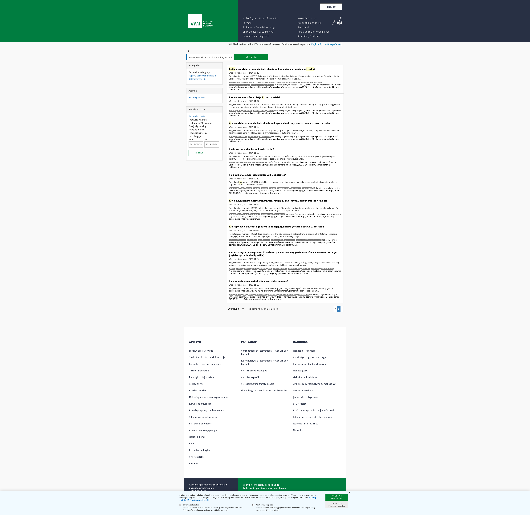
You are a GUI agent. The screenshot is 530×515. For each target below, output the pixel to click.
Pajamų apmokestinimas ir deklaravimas (202, 77)
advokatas (233, 240)
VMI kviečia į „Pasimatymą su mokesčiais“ (314, 384)
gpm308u (264, 188)
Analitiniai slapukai (264, 505)
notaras (266, 240)
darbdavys (262, 269)
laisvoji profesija (303, 295)
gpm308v (272, 188)
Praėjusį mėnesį (197, 129)
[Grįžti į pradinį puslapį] (188, 51)
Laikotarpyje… (196, 136)
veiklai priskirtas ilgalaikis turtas (263, 85)
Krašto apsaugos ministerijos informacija (314, 410)
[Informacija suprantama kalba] (339, 24)
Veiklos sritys (196, 384)
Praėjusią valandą (198, 119)
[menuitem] (260, 18)
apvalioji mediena (327, 269)
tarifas (250, 295)
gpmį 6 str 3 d (272, 295)
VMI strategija (196, 457)
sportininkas (247, 111)
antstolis (242, 240)
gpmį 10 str (315, 269)
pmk (244, 295)
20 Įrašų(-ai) (234, 309)
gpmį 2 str (270, 111)
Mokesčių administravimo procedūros (208, 397)
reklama (246, 214)
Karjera (193, 443)
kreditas (238, 295)
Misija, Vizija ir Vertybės (201, 351)
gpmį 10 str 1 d (295, 188)
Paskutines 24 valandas (201, 123)
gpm (231, 82)
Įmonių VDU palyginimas (305, 397)
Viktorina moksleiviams (305, 377)
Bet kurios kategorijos (200, 72)
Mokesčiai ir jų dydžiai (304, 351)
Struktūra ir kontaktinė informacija (207, 357)
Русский (324, 44)
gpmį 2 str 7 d (316, 82)
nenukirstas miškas (280, 269)
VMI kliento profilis (250, 377)
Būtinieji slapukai (191, 505)
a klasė (232, 269)
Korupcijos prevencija (200, 404)
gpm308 (248, 188)
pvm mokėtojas (240, 82)
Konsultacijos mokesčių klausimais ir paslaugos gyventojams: (208, 486)
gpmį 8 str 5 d (306, 82)
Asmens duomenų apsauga (203, 430)
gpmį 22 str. (305, 269)
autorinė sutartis (265, 137)
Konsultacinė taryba (199, 450)
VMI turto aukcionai (303, 390)
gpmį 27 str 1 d (307, 188)
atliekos (239, 269)
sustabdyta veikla (314, 240)
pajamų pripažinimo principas (240, 85)
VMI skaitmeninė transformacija (257, 384)
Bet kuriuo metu (197, 116)
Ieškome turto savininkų (305, 423)
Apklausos (194, 463)
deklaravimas (234, 188)
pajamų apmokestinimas (287, 295)
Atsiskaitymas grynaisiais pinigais (310, 357)
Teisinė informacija (199, 370)
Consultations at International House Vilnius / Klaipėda (264, 352)
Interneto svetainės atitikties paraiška (312, 417)
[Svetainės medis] (341, 18)
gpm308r (256, 188)
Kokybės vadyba (197, 390)
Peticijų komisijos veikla (201, 377)
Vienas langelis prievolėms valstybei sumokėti (264, 390)
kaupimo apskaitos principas (289, 82)
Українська (335, 44)
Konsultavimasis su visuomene (205, 364)
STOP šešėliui (300, 404)
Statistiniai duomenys (200, 423)
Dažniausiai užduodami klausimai (310, 364)
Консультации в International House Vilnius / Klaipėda (264, 362)
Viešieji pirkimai (197, 437)
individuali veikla (272, 82)
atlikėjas (233, 111)
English (315, 44)
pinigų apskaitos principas (256, 82)
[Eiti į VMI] (200, 21)
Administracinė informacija (203, 417)
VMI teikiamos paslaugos (254, 370)
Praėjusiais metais (198, 133)
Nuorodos (298, 430)
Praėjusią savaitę (197, 126)
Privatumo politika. (198, 500)
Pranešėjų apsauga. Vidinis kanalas (207, 410)
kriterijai (238, 162)
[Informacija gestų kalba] (334, 24)
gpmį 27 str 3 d (301, 240)
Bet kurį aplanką (197, 97)
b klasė (254, 269)
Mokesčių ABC (300, 370)
